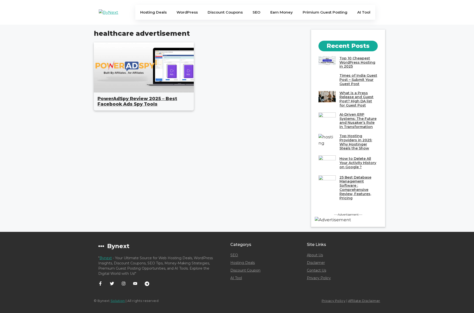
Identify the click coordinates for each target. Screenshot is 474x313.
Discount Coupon (245, 270)
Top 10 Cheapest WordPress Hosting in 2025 (357, 62)
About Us (315, 255)
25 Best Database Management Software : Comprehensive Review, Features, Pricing (355, 187)
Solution (118, 301)
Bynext (105, 258)
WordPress (187, 12)
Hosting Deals (153, 12)
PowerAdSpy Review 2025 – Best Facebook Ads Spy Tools (137, 101)
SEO (256, 12)
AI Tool (363, 12)
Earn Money (281, 12)
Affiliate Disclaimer (364, 301)
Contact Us (316, 270)
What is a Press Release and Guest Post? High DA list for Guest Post (356, 99)
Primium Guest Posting (325, 12)
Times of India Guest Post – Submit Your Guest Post (358, 79)
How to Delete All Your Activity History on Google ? (357, 162)
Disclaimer (316, 262)
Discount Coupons (225, 12)
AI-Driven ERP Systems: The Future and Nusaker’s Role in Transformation (357, 120)
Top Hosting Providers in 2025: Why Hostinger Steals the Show (355, 142)
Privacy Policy (319, 278)
